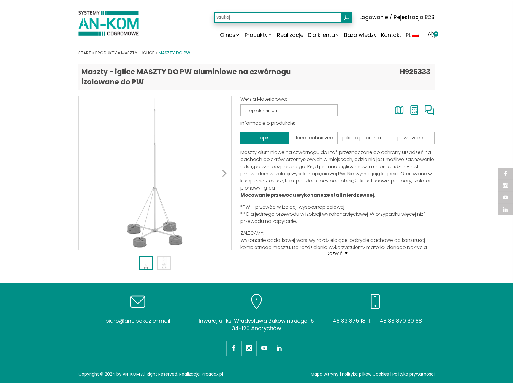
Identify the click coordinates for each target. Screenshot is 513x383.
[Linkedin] (505, 209)
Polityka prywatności (413, 374)
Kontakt (391, 35)
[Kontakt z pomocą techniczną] (429, 110)
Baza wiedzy (360, 35)
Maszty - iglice (137, 53)
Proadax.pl (212, 374)
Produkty (256, 35)
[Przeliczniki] (414, 110)
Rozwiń (335, 253)
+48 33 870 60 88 (399, 320)
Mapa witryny (324, 374)
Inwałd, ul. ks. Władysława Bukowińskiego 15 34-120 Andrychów (256, 324)
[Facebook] (505, 174)
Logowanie (374, 17)
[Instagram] (505, 186)
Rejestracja (408, 17)
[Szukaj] (346, 17)
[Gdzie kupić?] (399, 110)
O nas (227, 35)
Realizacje (290, 35)
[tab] (146, 263)
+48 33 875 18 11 (349, 320)
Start (84, 53)
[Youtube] (505, 198)
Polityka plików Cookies (365, 374)
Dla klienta (321, 35)
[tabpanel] (155, 173)
